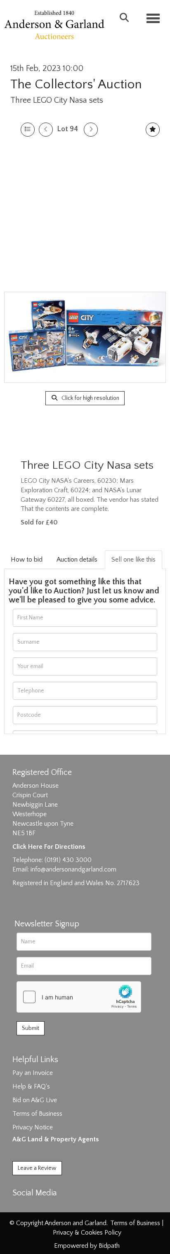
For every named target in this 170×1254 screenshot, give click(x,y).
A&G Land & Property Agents (55, 1139)
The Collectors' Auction (76, 84)
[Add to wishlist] (153, 130)
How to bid (26, 559)
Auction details (77, 559)
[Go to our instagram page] (54, 1207)
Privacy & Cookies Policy (87, 1232)
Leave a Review (37, 1168)
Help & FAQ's (31, 1086)
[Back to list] (28, 130)
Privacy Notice (32, 1127)
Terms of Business (37, 1113)
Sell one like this (133, 559)
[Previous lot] (46, 130)
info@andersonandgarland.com (73, 869)
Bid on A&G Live (34, 1100)
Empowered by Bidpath (87, 1245)
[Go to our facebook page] (20, 1207)
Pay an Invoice (32, 1073)
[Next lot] (91, 130)
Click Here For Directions (48, 846)
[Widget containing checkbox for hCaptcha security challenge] (79, 997)
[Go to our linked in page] (37, 1207)
